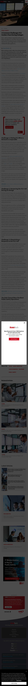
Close (24, 323)
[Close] (26, 671)
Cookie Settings (14, 683)
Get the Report (14, 339)
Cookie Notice (18, 680)
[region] (14, 677)
